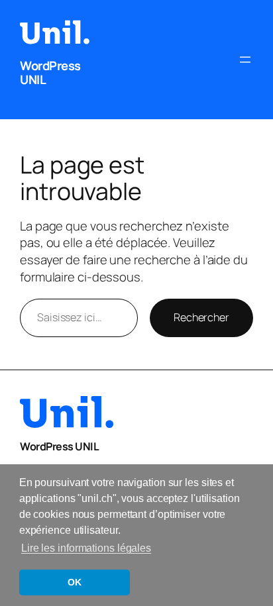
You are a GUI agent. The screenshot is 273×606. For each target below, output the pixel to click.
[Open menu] (245, 60)
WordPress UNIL (50, 72)
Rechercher (201, 317)
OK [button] (75, 582)
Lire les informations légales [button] (86, 548)
